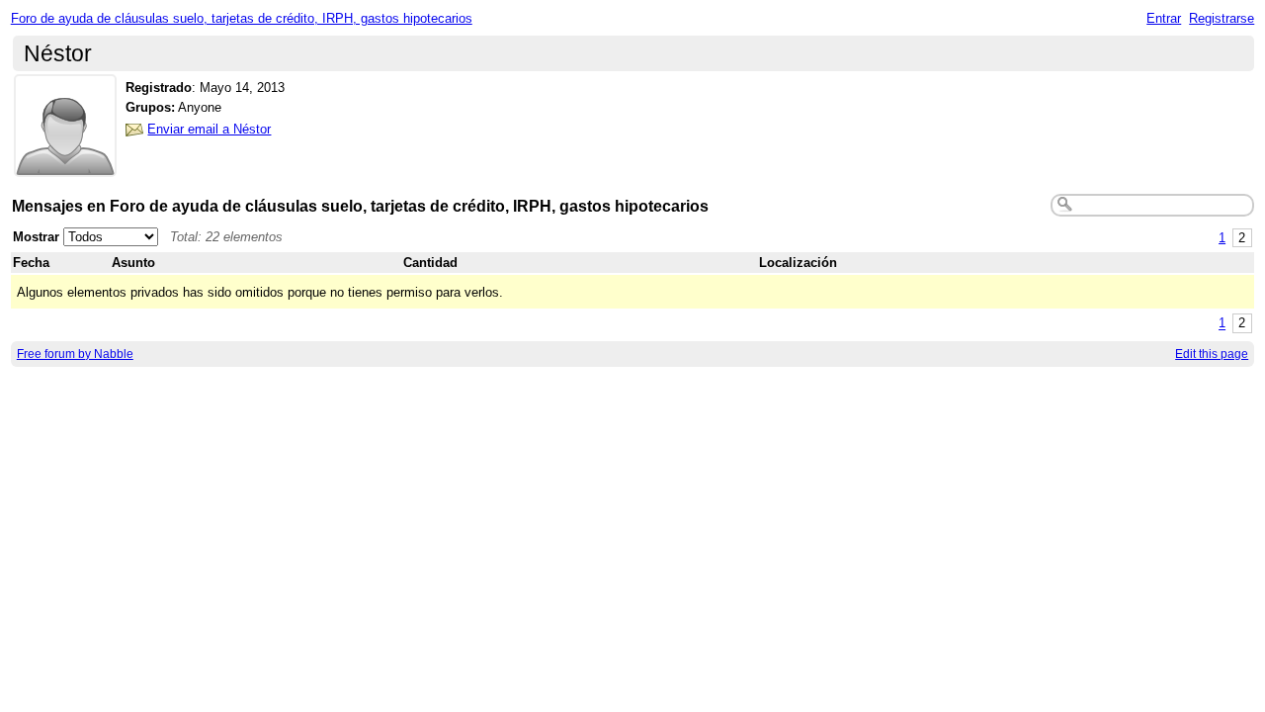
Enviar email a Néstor (209, 129)
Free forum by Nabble (75, 354)
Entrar (1163, 18)
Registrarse (1221, 18)
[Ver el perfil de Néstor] (65, 164)
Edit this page (1211, 354)
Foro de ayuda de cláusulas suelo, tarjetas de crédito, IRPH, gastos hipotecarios (241, 18)
